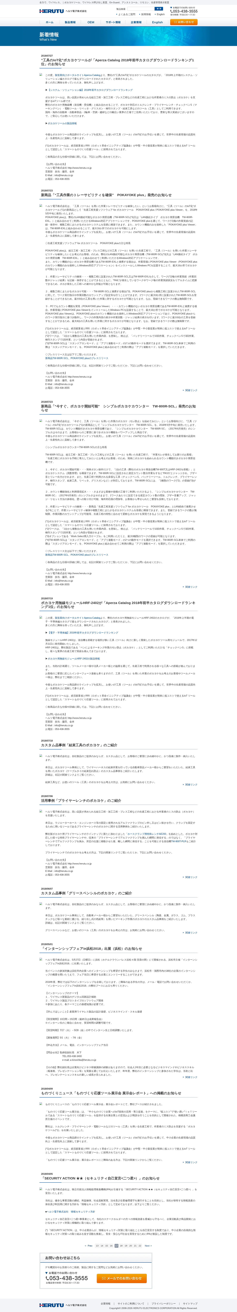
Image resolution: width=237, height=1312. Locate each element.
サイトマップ (190, 1303)
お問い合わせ (184, 22)
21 (135, 1245)
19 (126, 1245)
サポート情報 (113, 22)
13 (97, 1245)
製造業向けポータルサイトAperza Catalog (77, 75)
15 (106, 1245)
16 (111, 1245)
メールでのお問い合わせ (122, 1278)
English (161, 14)
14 (102, 1245)
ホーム (49, 22)
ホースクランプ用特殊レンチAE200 (147, 834)
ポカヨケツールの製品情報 (62, 123)
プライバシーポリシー (164, 1303)
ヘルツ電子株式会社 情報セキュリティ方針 (71, 1211)
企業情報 (136, 22)
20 (130, 1245)
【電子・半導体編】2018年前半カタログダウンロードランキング (83, 632)
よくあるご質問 (126, 14)
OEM (91, 22)
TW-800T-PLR (178, 841)
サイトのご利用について (131, 1303)
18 (121, 1245)
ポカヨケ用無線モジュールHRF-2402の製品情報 (74, 658)
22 (140, 1245)
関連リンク (191, 390)
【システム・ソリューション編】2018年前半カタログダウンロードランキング (90, 90)
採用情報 (146, 14)
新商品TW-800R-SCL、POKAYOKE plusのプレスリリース (76, 358)
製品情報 (70, 22)
